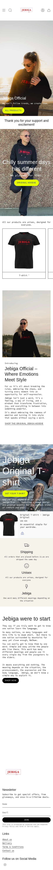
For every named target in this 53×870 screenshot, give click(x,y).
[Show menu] (4, 10)
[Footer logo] (13, 772)
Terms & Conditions (13, 846)
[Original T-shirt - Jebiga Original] (9, 524)
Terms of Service (26, 826)
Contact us (8, 850)
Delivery (7, 843)
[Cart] (49, 10)
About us (7, 839)
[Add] (22, 533)
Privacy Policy (8, 826)
